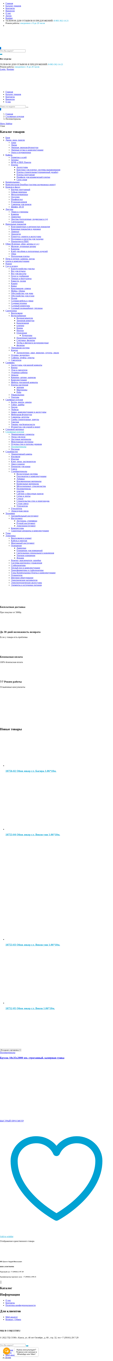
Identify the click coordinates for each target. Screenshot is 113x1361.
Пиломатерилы (24, 489)
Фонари (20, 558)
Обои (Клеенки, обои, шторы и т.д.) (22, 244)
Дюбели (15, 409)
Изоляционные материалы (29, 481)
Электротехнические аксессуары (26, 582)
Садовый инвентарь (20, 306)
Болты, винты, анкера (21, 402)
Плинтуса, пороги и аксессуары (26, 236)
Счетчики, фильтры (26, 340)
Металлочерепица (19, 194)
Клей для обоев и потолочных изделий (29, 251)
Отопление (22, 333)
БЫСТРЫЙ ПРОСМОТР (12, 1121)
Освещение (16, 545)
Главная (9, 3)
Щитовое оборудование (22, 578)
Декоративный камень (21, 454)
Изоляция (15, 456)
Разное (9, 264)
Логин (9, 16)
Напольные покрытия (16, 224)
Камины (15, 214)
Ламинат (15, 231)
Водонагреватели (25, 318)
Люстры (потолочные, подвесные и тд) (29, 219)
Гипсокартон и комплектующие (31, 476)
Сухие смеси (23, 503)
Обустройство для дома (22, 293)
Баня (8, 137)
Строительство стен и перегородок (33, 501)
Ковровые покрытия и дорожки (26, 229)
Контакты (10, 8)
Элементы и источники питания (26, 585)
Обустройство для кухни (22, 296)
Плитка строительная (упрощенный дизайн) (37, 172)
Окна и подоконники (21, 152)
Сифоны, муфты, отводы (22, 357)
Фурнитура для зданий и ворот (25, 427)
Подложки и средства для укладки (27, 239)
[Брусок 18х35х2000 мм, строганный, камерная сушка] (27, 1116)
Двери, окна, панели (15, 140)
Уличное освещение (26, 555)
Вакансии (10, 11)
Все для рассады (18, 273)
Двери (14, 145)
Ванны (14, 367)
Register (9, 18)
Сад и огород (12, 266)
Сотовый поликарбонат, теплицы (27, 308)
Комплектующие (19, 380)
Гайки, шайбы (17, 404)
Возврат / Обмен (13, 1319)
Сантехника (11, 310)
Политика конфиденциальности (21, 1305)
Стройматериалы (19, 471)
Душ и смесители (19, 370)
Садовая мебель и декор (22, 301)
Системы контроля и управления (26, 563)
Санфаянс (10, 362)
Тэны (8, 533)
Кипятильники (13, 182)
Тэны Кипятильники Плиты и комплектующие (33, 573)
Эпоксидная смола (20, 511)
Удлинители (16, 575)
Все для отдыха (18, 271)
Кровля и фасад (13, 187)
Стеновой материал (15, 429)
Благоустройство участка (23, 268)
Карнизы (15, 249)
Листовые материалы (21, 439)
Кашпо (14, 283)
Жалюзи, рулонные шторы (23, 246)
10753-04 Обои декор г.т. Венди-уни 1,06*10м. (33, 834)
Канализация (23, 323)
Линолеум (16, 234)
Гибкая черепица (19, 192)
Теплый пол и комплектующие (25, 568)
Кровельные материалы (28, 484)
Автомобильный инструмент (24, 516)
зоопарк (20, 387)
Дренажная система (20, 348)
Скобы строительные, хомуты (25, 419)
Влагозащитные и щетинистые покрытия (30, 226)
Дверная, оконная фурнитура (24, 147)
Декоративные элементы (22, 434)
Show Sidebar (6, 123)
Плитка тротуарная (26, 174)
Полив (14, 298)
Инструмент (17, 518)
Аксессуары (22, 167)
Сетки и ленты (23, 496)
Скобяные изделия (14, 399)
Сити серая (22, 179)
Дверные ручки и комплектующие (27, 150)
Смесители (16, 360)
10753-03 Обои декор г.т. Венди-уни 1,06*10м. (33, 944)
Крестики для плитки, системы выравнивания (38, 170)
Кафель (9, 155)
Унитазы (15, 397)
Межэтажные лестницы (22, 442)
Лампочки (16, 217)
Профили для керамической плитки (33, 177)
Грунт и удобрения (20, 276)
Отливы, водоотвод (20, 355)
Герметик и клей (19, 157)
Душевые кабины (19, 372)
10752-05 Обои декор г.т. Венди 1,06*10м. (30, 1008)
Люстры (9, 209)
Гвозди (14, 407)
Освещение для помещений (30, 550)
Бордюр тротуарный (20, 189)
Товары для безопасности (23, 424)
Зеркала (14, 375)
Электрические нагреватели (24, 580)
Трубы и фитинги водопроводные (33, 343)
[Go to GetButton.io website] (6, 1358)
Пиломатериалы (18, 446)
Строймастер (12, 451)
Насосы (20, 330)
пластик (20, 491)
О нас (8, 13)
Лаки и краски (18, 464)
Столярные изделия (15, 116)
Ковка (14, 286)
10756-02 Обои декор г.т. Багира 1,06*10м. (31, 771)
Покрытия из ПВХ (20, 241)
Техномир (10, 513)
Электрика (11, 535)
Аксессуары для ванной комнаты (26, 365)
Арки (13, 142)
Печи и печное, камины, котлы (20, 259)
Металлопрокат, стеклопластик (31, 486)
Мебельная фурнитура (21, 414)
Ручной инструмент (26, 523)
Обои (13, 254)
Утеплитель (16, 508)
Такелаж (15, 422)
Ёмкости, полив (18, 281)
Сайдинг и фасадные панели (30, 493)
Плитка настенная (19, 385)
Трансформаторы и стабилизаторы (27, 570)
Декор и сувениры (19, 212)
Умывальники (17, 395)
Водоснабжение (18, 315)
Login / (3, 69)
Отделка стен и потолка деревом (26, 444)
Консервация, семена (21, 288)
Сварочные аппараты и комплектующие (30, 531)
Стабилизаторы (18, 565)
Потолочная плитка (20, 256)
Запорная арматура (25, 320)
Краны (20, 328)
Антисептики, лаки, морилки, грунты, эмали (38, 353)
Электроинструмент (26, 526)
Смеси (14, 469)
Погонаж (15, 449)
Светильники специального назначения (35, 553)
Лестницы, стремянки (27, 521)
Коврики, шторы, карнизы (23, 377)
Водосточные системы (27, 474)
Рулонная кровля (19, 202)
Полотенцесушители (26, 338)
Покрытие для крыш (20, 466)
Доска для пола (18, 437)
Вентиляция (16, 313)
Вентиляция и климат (21, 538)
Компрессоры (17, 528)
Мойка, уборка (18, 291)
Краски (14, 350)
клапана (20, 325)
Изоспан (15, 459)
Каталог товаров (13, 6)
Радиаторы (27, 335)
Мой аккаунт (12, 1317)
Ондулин (15, 197)
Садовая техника (19, 303)
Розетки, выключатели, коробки (26, 560)
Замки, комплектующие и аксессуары (28, 412)
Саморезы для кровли (21, 204)
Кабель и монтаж (19, 540)
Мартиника (22, 390)
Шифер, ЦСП (17, 207)
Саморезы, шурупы (20, 417)
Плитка (14, 165)
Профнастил (17, 199)
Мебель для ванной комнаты (24, 382)
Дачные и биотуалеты (21, 278)
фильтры (21, 345)
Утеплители (22, 506)
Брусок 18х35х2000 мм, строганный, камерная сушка (32, 1057)
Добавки (21, 479)
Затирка (14, 160)
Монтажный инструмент (22, 543)
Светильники (17, 221)
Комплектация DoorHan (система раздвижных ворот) (31, 184)
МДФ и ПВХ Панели (21, 162)
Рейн (19, 392)
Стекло (20, 498)
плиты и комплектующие (17, 261)
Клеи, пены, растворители (23, 461)
